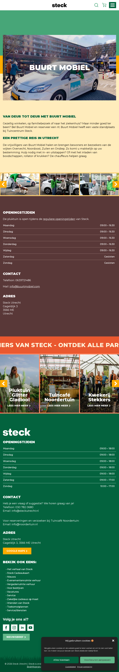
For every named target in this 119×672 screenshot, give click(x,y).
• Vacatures (12, 592)
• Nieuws (11, 577)
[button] (113, 640)
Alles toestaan (61, 659)
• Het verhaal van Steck (19, 569)
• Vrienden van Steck (17, 603)
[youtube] (30, 627)
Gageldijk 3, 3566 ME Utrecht (22, 542)
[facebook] (6, 627)
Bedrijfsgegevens (36, 666)
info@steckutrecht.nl (25, 510)
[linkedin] (22, 627)
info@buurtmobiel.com (25, 286)
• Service (11, 595)
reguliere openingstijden (59, 219)
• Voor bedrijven (15, 588)
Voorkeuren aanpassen (97, 659)
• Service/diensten (16, 610)
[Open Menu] (112, 5)
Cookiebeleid (70, 667)
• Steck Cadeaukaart (17, 573)
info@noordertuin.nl (25, 524)
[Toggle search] (96, 5)
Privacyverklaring (84, 667)
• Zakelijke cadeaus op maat (22, 599)
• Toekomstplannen (17, 607)
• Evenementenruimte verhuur (23, 580)
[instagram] (14, 627)
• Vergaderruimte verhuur (20, 584)
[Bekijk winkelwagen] (104, 5)
